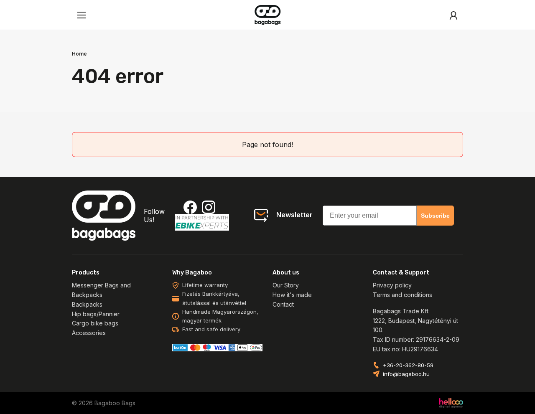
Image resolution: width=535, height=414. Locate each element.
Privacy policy (392, 285)
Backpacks (87, 304)
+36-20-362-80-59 (408, 365)
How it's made (292, 294)
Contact (283, 304)
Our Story (286, 285)
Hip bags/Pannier (96, 313)
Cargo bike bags (95, 323)
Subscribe (435, 215)
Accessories (89, 332)
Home (79, 54)
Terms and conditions (402, 294)
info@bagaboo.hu (406, 374)
